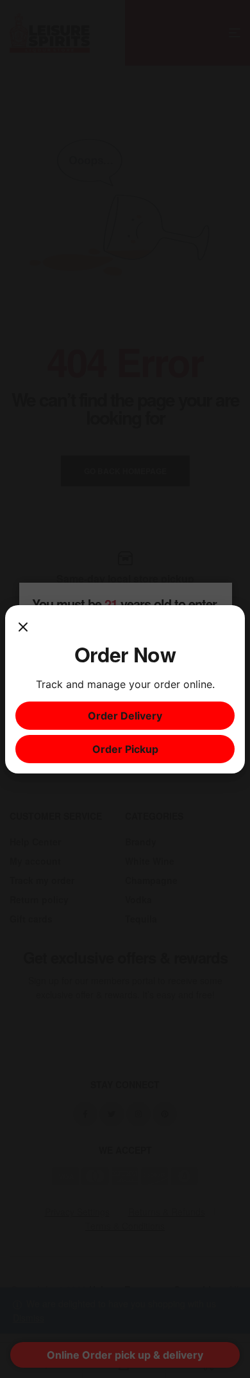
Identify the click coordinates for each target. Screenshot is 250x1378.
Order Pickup (125, 749)
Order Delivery (125, 715)
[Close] (23, 628)
